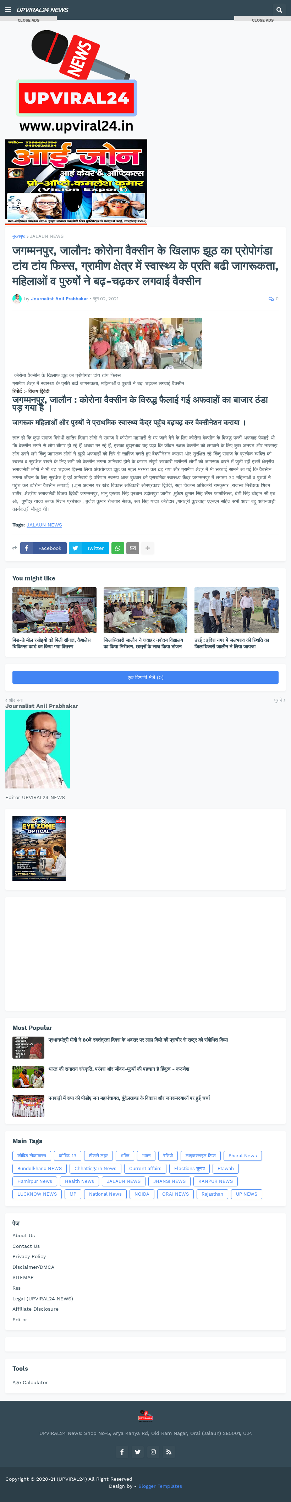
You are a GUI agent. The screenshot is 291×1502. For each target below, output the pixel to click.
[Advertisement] (145, 954)
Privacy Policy (29, 1256)
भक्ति (125, 1155)
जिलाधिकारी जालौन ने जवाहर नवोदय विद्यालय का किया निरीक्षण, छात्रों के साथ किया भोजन (143, 643)
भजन (146, 1155)
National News (105, 1194)
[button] (8, 10)
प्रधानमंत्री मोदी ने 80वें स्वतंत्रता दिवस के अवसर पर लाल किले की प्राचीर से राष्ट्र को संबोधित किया (138, 1040)
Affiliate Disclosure (35, 1309)
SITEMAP (23, 1277)
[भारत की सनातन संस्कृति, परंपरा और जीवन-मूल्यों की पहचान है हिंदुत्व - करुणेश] (28, 1077)
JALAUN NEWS (47, 236)
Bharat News (243, 1155)
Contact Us (26, 1246)
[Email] (132, 548)
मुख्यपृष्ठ (19, 236)
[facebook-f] (122, 1452)
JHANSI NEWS (169, 1181)
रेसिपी (168, 1155)
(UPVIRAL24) (72, 1479)
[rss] (169, 1452)
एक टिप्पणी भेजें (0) (146, 677)
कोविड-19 (67, 1155)
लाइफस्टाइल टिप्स (201, 1155)
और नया (16, 700)
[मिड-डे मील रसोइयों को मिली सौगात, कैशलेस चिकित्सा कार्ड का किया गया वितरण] (54, 610)
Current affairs (145, 1168)
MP (73, 1194)
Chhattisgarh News (95, 1168)
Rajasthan (212, 1194)
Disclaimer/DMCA (33, 1267)
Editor (19, 1319)
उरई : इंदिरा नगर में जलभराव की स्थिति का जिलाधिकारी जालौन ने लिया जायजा (231, 643)
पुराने (278, 700)
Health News (79, 1181)
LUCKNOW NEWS (37, 1194)
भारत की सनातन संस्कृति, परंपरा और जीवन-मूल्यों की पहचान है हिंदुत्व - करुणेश (119, 1069)
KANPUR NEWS (215, 1181)
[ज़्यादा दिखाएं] (147, 548)
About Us (23, 1235)
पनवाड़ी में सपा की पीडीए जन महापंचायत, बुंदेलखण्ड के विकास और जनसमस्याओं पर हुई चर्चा (129, 1098)
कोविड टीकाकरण (31, 1155)
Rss (16, 1288)
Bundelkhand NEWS (39, 1168)
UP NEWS (246, 1194)
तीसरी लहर (98, 1155)
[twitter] (138, 1452)
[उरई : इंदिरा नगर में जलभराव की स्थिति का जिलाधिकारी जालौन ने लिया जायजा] (236, 610)
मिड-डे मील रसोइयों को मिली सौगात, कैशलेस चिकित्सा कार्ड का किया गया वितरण (51, 643)
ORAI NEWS (175, 1194)
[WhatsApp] (117, 548)
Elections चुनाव (189, 1168)
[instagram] (153, 1452)
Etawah (226, 1168)
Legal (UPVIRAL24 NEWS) (42, 1298)
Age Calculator (30, 1382)
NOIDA (141, 1194)
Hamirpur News (34, 1181)
